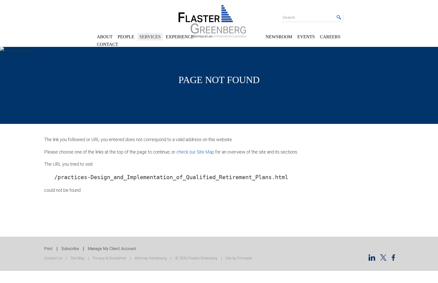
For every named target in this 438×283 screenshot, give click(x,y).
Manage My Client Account (112, 248)
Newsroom (279, 36)
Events (306, 36)
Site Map (77, 258)
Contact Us (53, 258)
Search (289, 17)
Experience (180, 36)
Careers (330, 36)
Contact (107, 44)
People (126, 36)
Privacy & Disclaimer (109, 258)
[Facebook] (393, 259)
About (105, 36)
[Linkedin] (372, 259)
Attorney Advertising (151, 258)
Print (48, 248)
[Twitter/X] (383, 259)
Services (150, 36)
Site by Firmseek (239, 258)
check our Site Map (195, 152)
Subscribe (70, 248)
